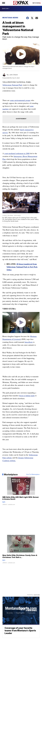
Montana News (10, 18)
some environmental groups (20, 100)
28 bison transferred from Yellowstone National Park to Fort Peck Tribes (22, 267)
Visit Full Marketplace (33, 474)
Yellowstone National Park (12, 85)
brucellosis (29, 342)
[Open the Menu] (3, 3)
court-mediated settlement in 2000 (17, 153)
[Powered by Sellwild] (37, 595)
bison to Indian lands (27, 395)
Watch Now (36, 3)
